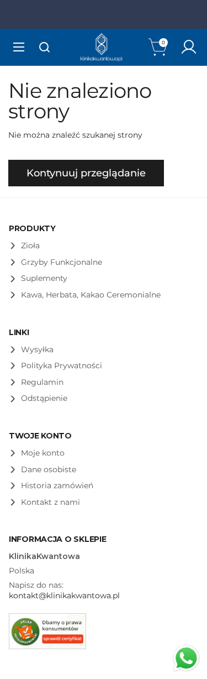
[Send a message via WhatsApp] (186, 658)
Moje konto (43, 453)
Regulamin (42, 382)
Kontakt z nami (50, 502)
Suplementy (44, 278)
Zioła (30, 245)
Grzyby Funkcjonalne (61, 262)
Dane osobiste (48, 469)
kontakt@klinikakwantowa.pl (64, 595)
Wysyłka (37, 349)
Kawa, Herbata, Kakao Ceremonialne (91, 295)
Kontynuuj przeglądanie (86, 173)
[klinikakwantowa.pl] (101, 47)
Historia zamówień (57, 485)
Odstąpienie (44, 398)
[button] (159, 47)
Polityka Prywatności (61, 365)
